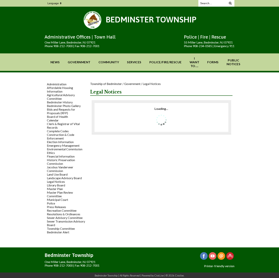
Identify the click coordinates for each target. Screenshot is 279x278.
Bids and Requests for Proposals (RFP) (61, 111)
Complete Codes (58, 131)
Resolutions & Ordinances (63, 214)
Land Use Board (57, 174)
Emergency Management (63, 145)
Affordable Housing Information (60, 89)
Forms (212, 62)
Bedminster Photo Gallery (64, 106)
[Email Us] (221, 256)
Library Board (56, 185)
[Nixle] (230, 256)
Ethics (51, 152)
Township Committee (61, 228)
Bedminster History (60, 102)
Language (53, 3)
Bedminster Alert (58, 232)
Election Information (60, 142)
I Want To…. (194, 62)
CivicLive (159, 275)
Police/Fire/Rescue (165, 62)
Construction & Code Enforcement (60, 136)
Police (51, 203)
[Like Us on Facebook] (204, 256)
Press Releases (56, 207)
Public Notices (233, 62)
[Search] (230, 3)
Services (134, 62)
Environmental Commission (64, 149)
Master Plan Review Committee (60, 194)
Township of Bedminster (106, 84)
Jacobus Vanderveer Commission (60, 169)
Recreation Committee (61, 210)
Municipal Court (57, 199)
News (55, 62)
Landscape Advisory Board (64, 178)
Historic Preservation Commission (61, 161)
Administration (56, 84)
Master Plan (55, 189)
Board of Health (57, 116)
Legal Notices (56, 181)
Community (109, 62)
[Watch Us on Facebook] (212, 256)
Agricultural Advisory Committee (61, 96)
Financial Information (61, 156)
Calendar (53, 120)
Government (79, 62)
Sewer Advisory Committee (65, 217)
